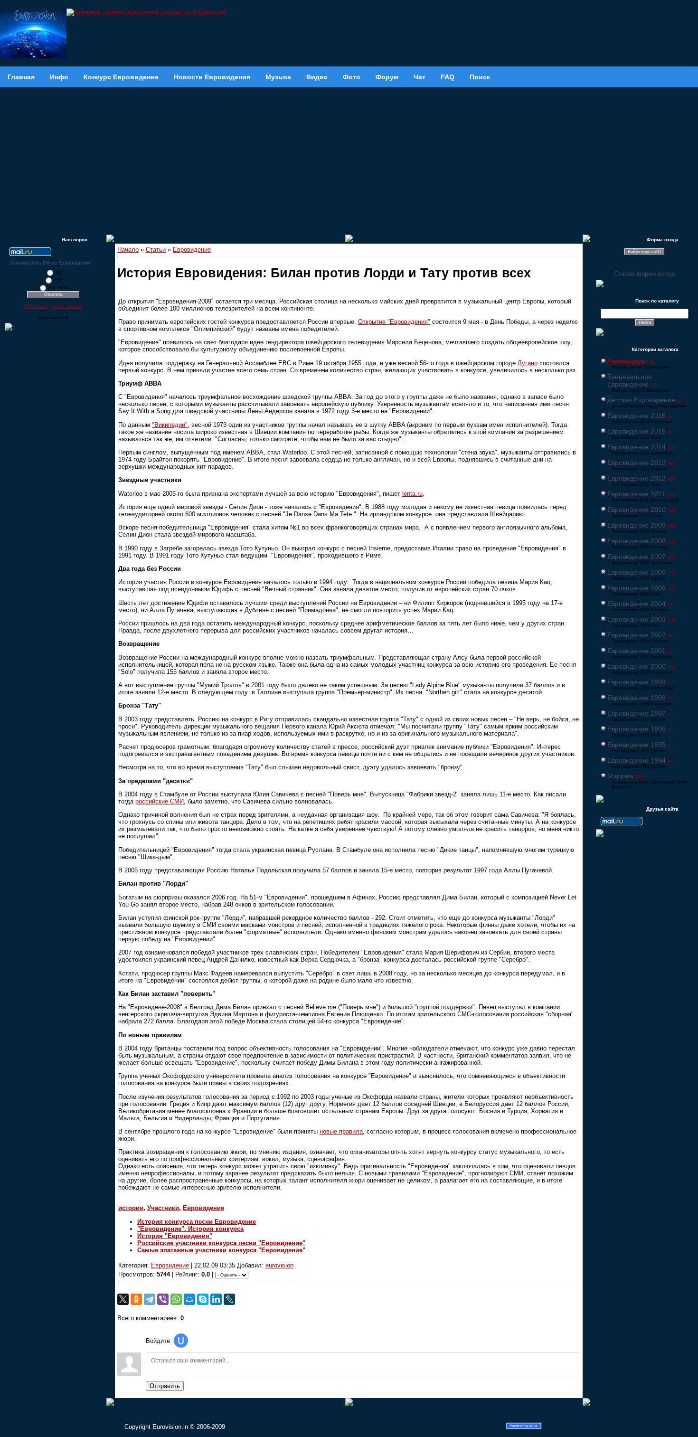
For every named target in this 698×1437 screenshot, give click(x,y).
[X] (123, 1299)
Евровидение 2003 (636, 619)
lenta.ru (412, 493)
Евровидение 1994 (636, 760)
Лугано (528, 363)
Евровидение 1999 (636, 682)
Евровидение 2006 (636, 572)
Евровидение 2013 (636, 462)
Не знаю (59, 287)
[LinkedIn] (216, 1299)
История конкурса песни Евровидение (196, 1221)
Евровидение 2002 (636, 635)
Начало (128, 249)
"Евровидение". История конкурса (190, 1228)
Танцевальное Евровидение (629, 380)
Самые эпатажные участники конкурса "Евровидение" (221, 1250)
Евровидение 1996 (636, 729)
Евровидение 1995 (636, 744)
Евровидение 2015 (636, 431)
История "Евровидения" (174, 1235)
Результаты (35, 306)
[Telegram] (149, 1299)
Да (59, 272)
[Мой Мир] (189, 1299)
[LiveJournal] (229, 1299)
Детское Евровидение (641, 400)
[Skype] (202, 1299)
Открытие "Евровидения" (394, 321)
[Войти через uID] (181, 1340)
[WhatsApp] (176, 1299)
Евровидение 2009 (636, 525)
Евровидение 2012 (636, 478)
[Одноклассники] (136, 1299)
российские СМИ (159, 801)
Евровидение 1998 (636, 697)
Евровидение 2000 (636, 666)
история (130, 1207)
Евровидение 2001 (636, 650)
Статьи (156, 249)
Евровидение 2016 (636, 415)
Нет (59, 280)
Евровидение (192, 249)
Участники (163, 1207)
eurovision (279, 1265)
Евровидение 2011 (636, 494)
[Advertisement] (349, 158)
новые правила (341, 1131)
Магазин (620, 776)
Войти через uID (644, 251)
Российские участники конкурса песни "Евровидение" (221, 1243)
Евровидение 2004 (636, 603)
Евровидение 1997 (636, 713)
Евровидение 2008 (636, 541)
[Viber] (163, 1299)
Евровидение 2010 (636, 509)
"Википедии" (170, 424)
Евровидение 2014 (636, 447)
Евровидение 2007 (636, 556)
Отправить (165, 1386)
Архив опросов (67, 306)
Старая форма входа (644, 273)
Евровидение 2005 (636, 588)
